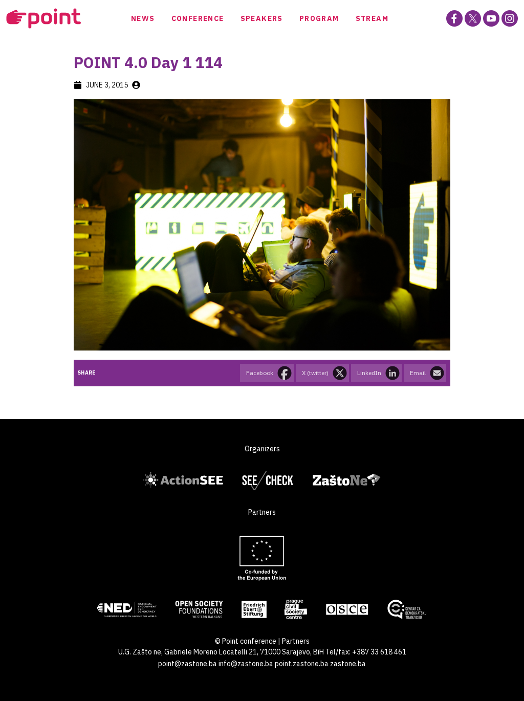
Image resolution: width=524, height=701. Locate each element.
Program (319, 18)
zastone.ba (348, 663)
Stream (372, 18)
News (143, 18)
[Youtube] (491, 18)
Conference (197, 18)
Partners (296, 641)
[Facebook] (454, 18)
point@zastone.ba (187, 663)
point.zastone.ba (302, 663)
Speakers (262, 18)
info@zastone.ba (246, 663)
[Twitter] (473, 18)
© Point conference (245, 641)
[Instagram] (509, 18)
